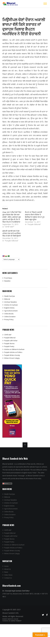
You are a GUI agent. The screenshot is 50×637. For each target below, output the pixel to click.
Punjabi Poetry (9, 346)
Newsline (7, 281)
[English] (3, 256)
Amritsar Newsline (10, 302)
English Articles (9, 308)
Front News (8, 278)
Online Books (8, 314)
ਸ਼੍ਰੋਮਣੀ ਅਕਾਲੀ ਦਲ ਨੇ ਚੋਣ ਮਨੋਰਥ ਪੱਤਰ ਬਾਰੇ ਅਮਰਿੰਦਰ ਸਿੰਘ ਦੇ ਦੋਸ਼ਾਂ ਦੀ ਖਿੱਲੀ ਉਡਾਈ (11, 233)
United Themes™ (16, 621)
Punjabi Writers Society (12, 355)
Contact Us (8, 578)
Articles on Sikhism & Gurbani (14, 349)
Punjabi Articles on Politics (13, 352)
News (6, 572)
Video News (8, 575)
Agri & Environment (10, 311)
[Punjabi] (8, 256)
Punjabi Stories (9, 343)
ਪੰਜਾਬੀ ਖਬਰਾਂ (7, 335)
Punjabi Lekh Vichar (10, 341)
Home (6, 566)
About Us (7, 569)
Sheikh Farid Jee (9, 296)
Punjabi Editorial (9, 338)
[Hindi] (6, 256)
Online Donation (10, 317)
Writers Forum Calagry (12, 358)
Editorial (7, 299)
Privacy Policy (8, 319)
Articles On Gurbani (11, 305)
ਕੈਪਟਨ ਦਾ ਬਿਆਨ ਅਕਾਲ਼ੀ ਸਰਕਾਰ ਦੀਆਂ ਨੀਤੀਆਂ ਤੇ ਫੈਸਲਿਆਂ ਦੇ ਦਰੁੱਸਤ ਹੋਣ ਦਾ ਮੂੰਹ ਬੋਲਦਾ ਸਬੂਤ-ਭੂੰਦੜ (35, 216)
